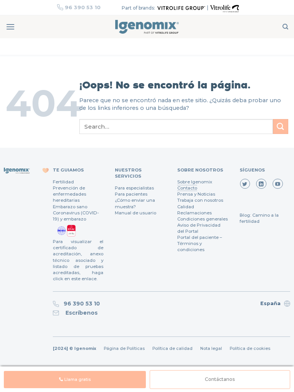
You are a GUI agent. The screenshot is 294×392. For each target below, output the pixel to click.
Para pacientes (131, 194)
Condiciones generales (202, 219)
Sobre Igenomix (194, 182)
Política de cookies (250, 348)
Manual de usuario (135, 213)
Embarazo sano (70, 206)
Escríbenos (80, 312)
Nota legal (211, 348)
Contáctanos (220, 379)
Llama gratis (77, 379)
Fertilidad (63, 182)
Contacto (187, 188)
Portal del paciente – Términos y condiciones (199, 243)
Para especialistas (134, 188)
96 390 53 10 (83, 7)
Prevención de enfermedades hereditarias (69, 194)
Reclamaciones (194, 213)
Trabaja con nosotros (200, 200)
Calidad (185, 206)
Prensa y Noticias (196, 194)
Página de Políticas (124, 348)
